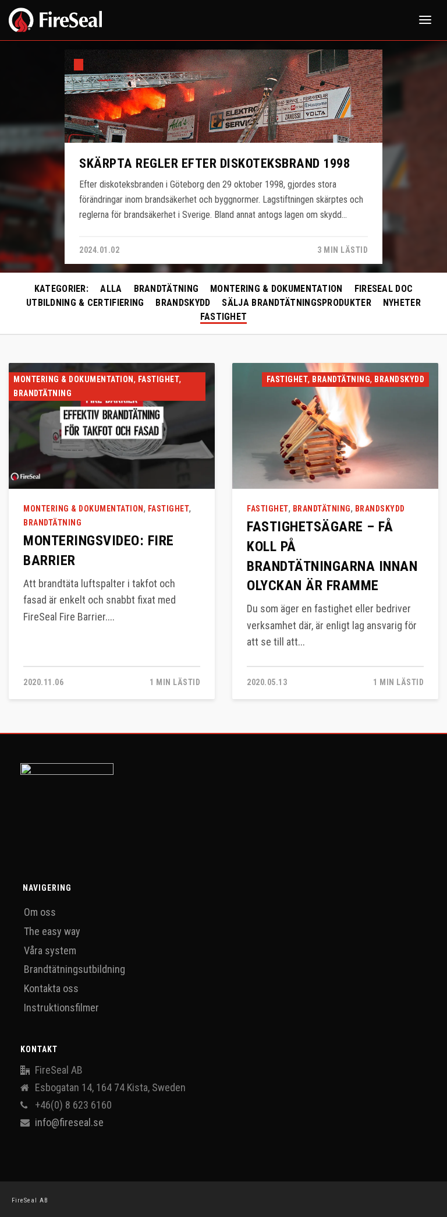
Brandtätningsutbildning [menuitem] (74, 969)
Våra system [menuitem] (50, 950)
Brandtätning (166, 288)
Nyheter (402, 302)
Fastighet (223, 316)
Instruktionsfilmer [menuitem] (61, 1007)
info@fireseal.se (69, 1122)
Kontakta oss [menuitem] (51, 988)
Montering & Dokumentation (276, 288)
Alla (111, 288)
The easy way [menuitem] (52, 931)
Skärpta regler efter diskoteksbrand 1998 (214, 163)
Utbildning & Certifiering (85, 302)
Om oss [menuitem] (40, 912)
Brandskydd (182, 302)
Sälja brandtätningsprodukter (296, 302)
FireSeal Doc (383, 288)
